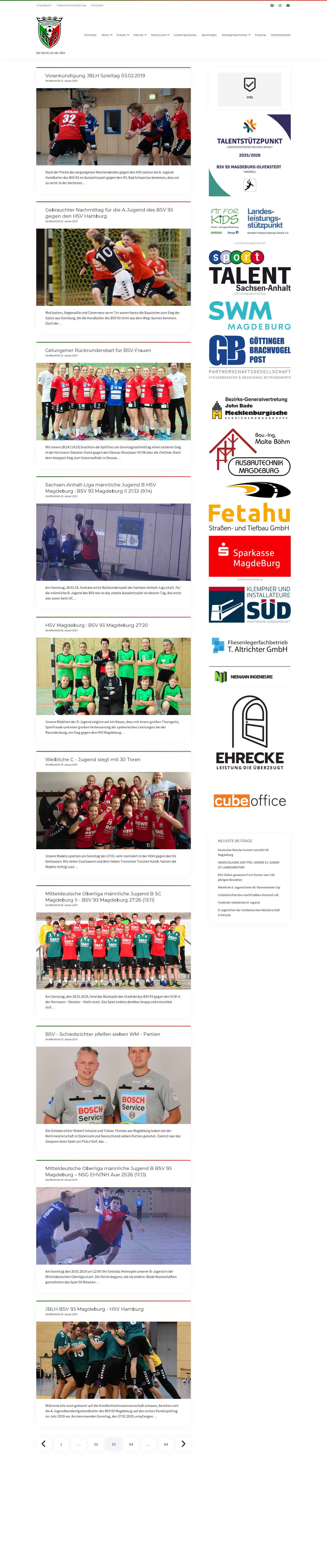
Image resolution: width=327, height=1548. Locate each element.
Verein (105, 35)
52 (96, 1444)
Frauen (121, 35)
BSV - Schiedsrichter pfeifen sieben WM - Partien (102, 1034)
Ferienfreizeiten (281, 35)
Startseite (90, 35)
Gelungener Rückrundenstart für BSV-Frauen (98, 350)
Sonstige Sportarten (234, 35)
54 (131, 1444)
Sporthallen (209, 35)
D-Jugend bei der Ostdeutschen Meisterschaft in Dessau (249, 912)
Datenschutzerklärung (71, 5)
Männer (138, 35)
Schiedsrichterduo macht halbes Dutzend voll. (248, 895)
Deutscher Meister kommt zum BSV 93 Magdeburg (243, 852)
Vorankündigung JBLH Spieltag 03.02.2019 (95, 75)
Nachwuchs (158, 35)
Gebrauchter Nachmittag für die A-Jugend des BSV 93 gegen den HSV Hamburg (113, 267)
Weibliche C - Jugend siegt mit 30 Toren (93, 759)
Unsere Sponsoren (185, 35)
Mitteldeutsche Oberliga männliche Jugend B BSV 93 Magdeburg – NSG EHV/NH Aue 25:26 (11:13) (113, 1225)
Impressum (44, 5)
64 (166, 1444)
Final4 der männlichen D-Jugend (239, 902)
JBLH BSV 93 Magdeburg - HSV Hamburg (94, 1309)
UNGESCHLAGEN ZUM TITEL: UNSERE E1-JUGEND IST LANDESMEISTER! (248, 864)
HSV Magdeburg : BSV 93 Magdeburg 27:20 (96, 625)
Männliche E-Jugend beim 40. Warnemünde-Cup (249, 887)
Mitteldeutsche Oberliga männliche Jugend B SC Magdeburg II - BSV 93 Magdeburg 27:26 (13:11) (113, 951)
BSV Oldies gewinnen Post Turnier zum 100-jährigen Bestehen (246, 877)
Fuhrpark (97, 5)
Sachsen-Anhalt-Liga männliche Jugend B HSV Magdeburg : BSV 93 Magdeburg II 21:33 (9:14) (113, 542)
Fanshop (260, 35)
